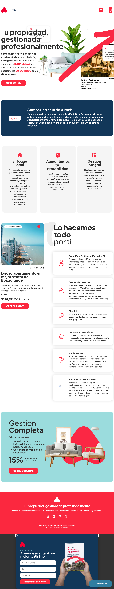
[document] (57, 561)
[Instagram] (110, 8)
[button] (101, 10)
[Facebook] (110, 11)
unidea (65, 527)
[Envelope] (60, 516)
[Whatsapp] (66, 516)
